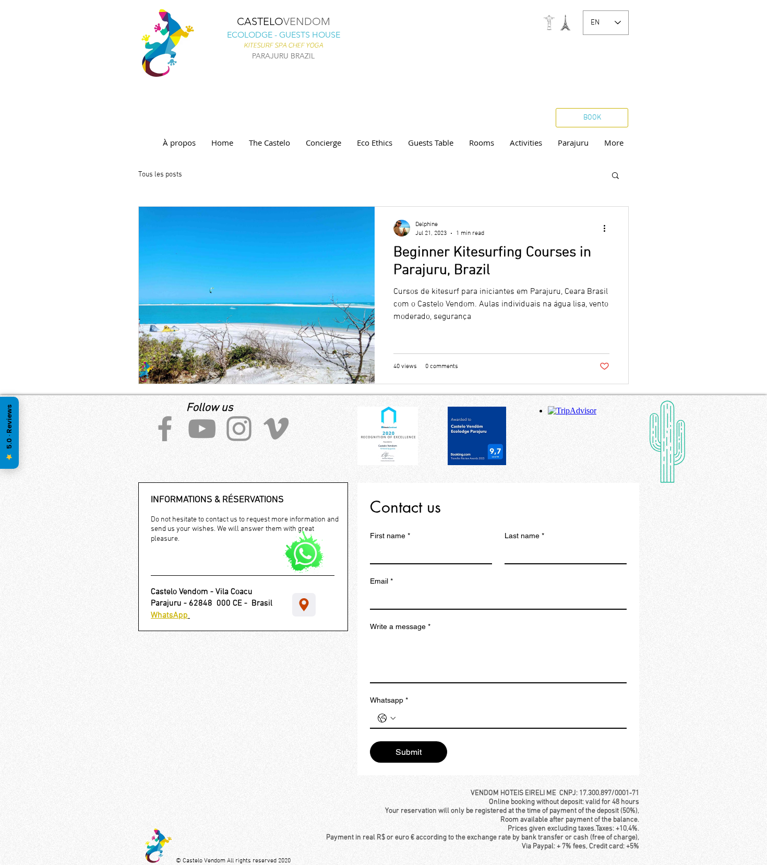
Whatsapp (389, 700)
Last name (524, 535)
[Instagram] (239, 428)
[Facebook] (165, 428)
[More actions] (608, 228)
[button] (615, 176)
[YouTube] (202, 428)
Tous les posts (160, 174)
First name (390, 535)
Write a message (400, 626)
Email (381, 581)
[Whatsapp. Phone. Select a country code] (386, 718)
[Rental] (304, 605)
